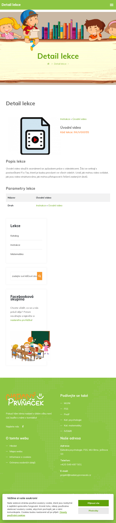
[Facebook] (23, 427)
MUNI (67, 403)
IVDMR (68, 430)
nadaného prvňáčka (21, 320)
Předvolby (93, 510)
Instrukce (65, 118)
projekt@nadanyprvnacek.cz (75, 474)
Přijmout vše (93, 503)
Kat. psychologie (73, 419)
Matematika (16, 254)
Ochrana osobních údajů (23, 462)
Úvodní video (79, 118)
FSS (66, 408)
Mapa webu (17, 451)
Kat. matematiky (73, 425)
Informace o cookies (21, 456)
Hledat (14, 445)
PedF (67, 414)
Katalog (14, 235)
